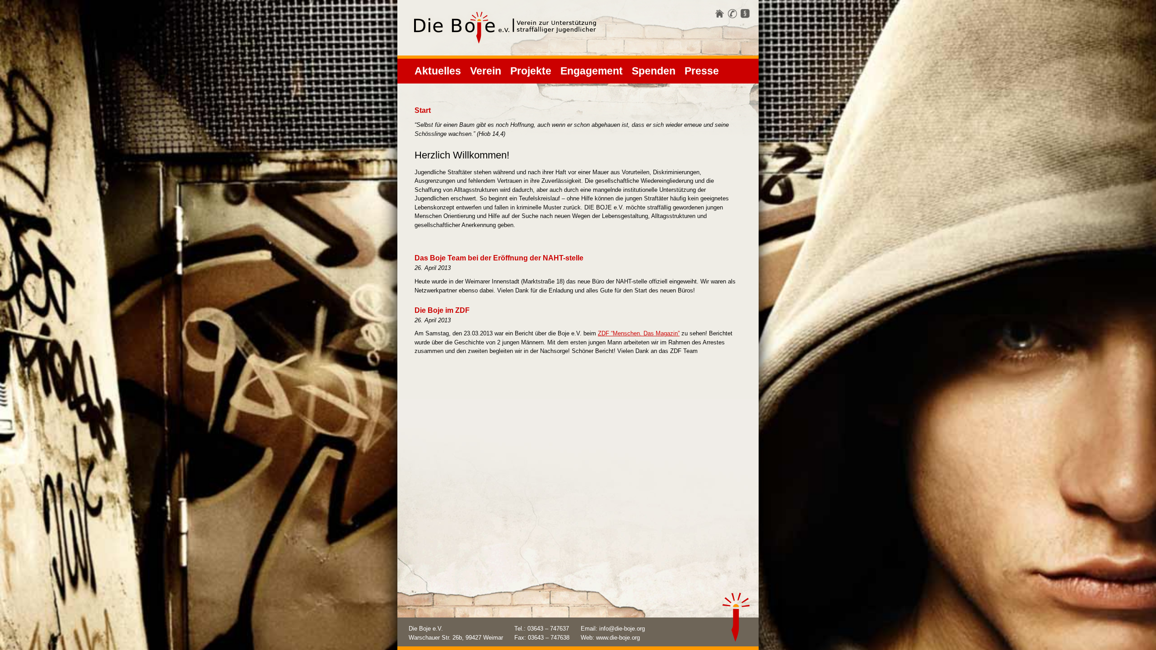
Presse (702, 71)
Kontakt (732, 14)
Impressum (745, 14)
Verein (485, 71)
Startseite (719, 14)
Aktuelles (438, 71)
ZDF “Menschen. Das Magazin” (639, 333)
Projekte (530, 71)
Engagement (591, 71)
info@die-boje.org (622, 628)
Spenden (654, 71)
